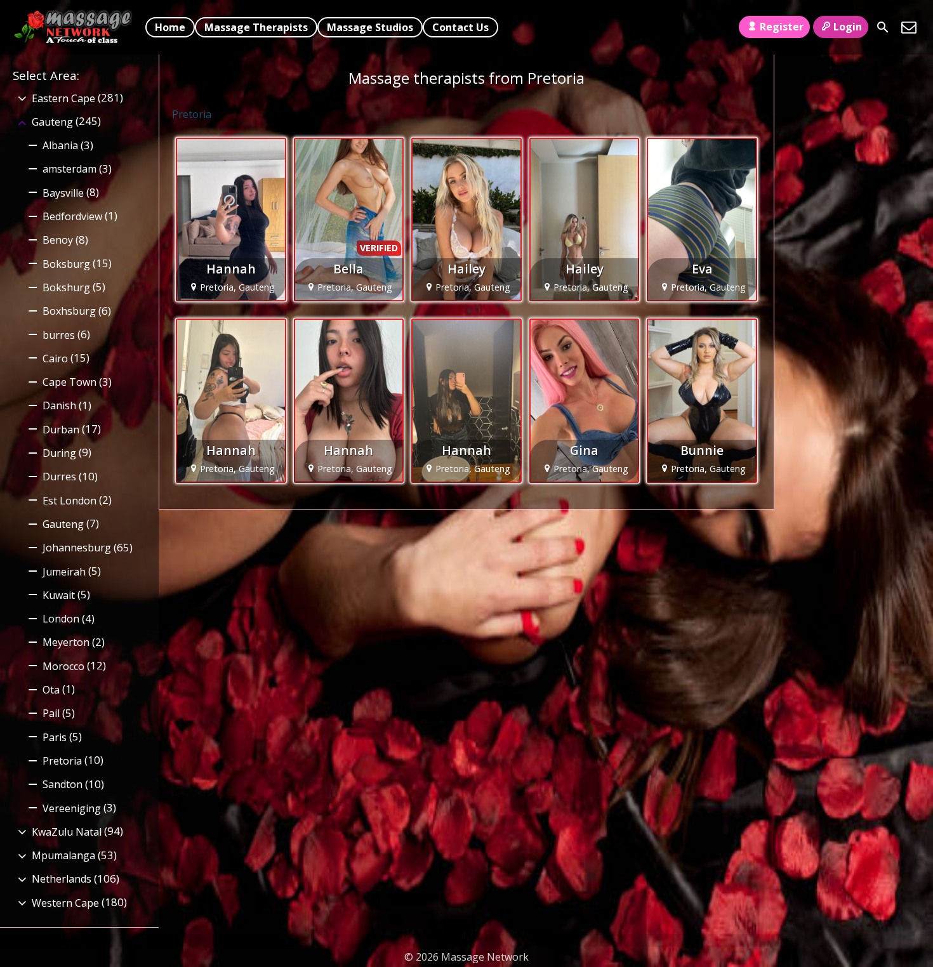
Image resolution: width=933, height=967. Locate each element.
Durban (61, 430)
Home (170, 27)
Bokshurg (66, 287)
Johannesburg (77, 548)
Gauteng (52, 122)
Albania (60, 145)
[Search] (882, 27)
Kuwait (59, 595)
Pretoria (62, 761)
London (61, 619)
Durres (59, 476)
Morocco (63, 666)
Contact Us (460, 27)
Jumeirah (64, 572)
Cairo (55, 358)
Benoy (58, 240)
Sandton (63, 784)
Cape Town (69, 382)
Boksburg (66, 264)
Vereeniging (72, 808)
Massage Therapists (256, 27)
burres (59, 335)
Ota (51, 690)
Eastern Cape (63, 98)
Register (782, 27)
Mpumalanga (63, 855)
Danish (59, 405)
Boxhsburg (69, 311)
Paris (55, 737)
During (59, 453)
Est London (69, 501)
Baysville (63, 193)
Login (847, 27)
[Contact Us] (908, 27)
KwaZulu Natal (67, 832)
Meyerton (66, 642)
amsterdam (69, 169)
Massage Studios (370, 27)
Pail (51, 713)
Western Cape (65, 903)
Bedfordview (72, 216)
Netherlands (61, 879)
